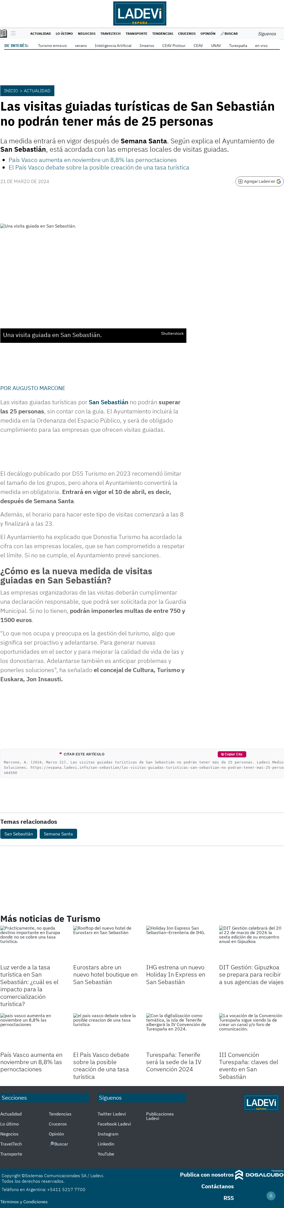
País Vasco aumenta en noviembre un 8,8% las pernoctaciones (93, 160)
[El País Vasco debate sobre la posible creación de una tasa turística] (105, 1031)
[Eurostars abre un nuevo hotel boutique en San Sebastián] (105, 944)
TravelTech (110, 33)
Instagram (108, 1134)
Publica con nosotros (207, 1174)
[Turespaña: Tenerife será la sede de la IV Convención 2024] (178, 1031)
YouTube (106, 1154)
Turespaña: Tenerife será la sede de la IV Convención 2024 (173, 1061)
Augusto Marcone (38, 388)
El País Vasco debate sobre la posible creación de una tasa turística (99, 167)
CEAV (198, 45)
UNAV (216, 45)
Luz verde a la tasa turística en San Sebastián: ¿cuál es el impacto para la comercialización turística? (29, 985)
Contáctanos (217, 1186)
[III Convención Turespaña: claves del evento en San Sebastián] (251, 1031)
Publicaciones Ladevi (160, 1116)
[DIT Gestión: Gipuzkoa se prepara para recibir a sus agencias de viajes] (251, 944)
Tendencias (162, 33)
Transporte (136, 33)
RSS (229, 1198)
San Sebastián (108, 402)
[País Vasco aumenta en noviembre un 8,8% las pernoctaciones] (32, 1031)
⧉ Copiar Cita (231, 754)
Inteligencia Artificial (113, 45)
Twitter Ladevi (112, 1114)
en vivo (261, 45)
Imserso (147, 45)
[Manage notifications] (271, 1195)
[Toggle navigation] (12, 34)
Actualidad (40, 33)
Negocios (86, 33)
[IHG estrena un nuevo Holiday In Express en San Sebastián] (178, 944)
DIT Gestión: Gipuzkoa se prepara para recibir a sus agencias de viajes (251, 974)
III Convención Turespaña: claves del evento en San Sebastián (248, 1065)
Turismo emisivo (52, 45)
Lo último (64, 33)
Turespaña (238, 45)
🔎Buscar (229, 33)
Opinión (208, 33)
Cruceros (187, 33)
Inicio (11, 90)
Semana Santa (58, 834)
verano (81, 45)
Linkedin (106, 1144)
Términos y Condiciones (24, 1201)
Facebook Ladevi (114, 1124)
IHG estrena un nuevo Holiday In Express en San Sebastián (175, 974)
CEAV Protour (174, 45)
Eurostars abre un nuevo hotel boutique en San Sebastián (105, 974)
